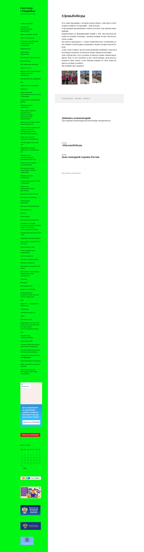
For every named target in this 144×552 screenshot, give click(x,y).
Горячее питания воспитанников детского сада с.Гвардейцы (30, 94)
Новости (23, 213)
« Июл (25, 468)
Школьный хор (25, 61)
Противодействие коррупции (30, 79)
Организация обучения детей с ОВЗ (30, 234)
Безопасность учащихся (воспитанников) (28, 164)
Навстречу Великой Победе (29, 206)
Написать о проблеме (31, 422)
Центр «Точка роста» (27, 38)
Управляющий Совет (27, 247)
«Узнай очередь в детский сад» (29, 143)
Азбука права (24, 216)
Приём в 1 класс (25, 68)
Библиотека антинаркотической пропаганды (27, 188)
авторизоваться (104, 121)
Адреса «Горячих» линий (28, 34)
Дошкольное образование (24, 53)
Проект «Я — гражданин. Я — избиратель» (30, 305)
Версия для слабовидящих (30, 435)
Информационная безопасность (26, 177)
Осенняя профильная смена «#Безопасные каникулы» (29, 345)
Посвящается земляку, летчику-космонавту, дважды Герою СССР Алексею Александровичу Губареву (30, 226)
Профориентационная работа (30, 238)
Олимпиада (24, 309)
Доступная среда (26, 319)
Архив (22, 316)
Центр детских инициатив (29, 220)
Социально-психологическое (30, 356)
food (21, 332)
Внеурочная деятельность (29, 194)
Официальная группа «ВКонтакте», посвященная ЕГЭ (29, 150)
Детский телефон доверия (29, 259)
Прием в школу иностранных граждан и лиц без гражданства (30, 73)
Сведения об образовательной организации (26, 29)
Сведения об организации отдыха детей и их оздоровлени (29, 43)
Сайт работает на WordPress (71, 173)
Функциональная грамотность (26, 106)
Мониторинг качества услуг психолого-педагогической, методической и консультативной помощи (30, 326)
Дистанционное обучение (29, 64)
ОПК (21, 300)
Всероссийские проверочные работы (30, 101)
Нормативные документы (25, 202)
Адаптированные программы (30, 361)
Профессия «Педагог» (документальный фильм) (29, 138)
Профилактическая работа (29, 85)
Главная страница (26, 23)
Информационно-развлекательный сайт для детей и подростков (29, 295)
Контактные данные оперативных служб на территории (28, 170)
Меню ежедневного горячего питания (30, 365)
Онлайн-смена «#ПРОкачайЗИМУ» (27, 337)
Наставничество (26, 210)
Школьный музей (26, 286)
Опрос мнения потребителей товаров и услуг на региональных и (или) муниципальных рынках (30, 131)
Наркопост (24, 89)
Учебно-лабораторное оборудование (27, 251)
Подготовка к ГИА (26, 341)
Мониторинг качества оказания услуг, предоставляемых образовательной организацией (28, 115)
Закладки (23, 279)
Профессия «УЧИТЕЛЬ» (28, 289)
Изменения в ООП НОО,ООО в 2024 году (30, 243)
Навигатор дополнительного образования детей (30, 123)
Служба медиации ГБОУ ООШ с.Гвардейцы (30, 182)
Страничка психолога (27, 312)
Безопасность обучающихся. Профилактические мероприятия (30, 274)
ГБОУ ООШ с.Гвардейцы (27, 9)
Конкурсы (23, 282)
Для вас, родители (26, 256)
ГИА (21, 82)
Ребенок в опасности (27, 263)
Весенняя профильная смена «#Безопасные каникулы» (30, 351)
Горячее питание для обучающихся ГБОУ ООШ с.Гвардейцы (28, 372)
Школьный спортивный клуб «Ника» (30, 267)
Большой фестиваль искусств (30, 57)
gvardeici (79, 98)
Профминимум (25, 49)
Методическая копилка (28, 197)
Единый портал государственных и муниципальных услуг (28, 157)
